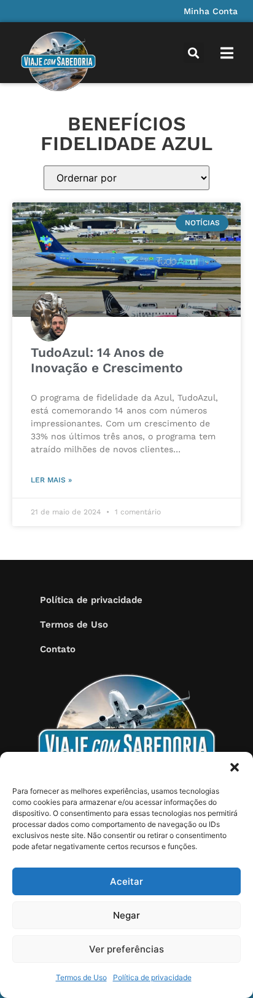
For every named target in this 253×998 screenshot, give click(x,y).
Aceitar (126, 881)
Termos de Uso (81, 977)
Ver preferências (126, 949)
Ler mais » (51, 480)
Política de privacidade (152, 977)
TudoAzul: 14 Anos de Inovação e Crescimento (107, 360)
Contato (58, 649)
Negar (126, 915)
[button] (234, 767)
